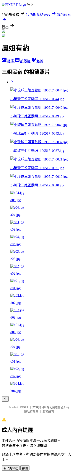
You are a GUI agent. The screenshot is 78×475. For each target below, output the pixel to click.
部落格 (25, 61)
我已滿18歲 (10, 468)
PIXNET (23, 407)
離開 (25, 468)
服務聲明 (48, 411)
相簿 (11, 61)
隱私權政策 (31, 411)
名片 (39, 61)
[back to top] (5, 399)
